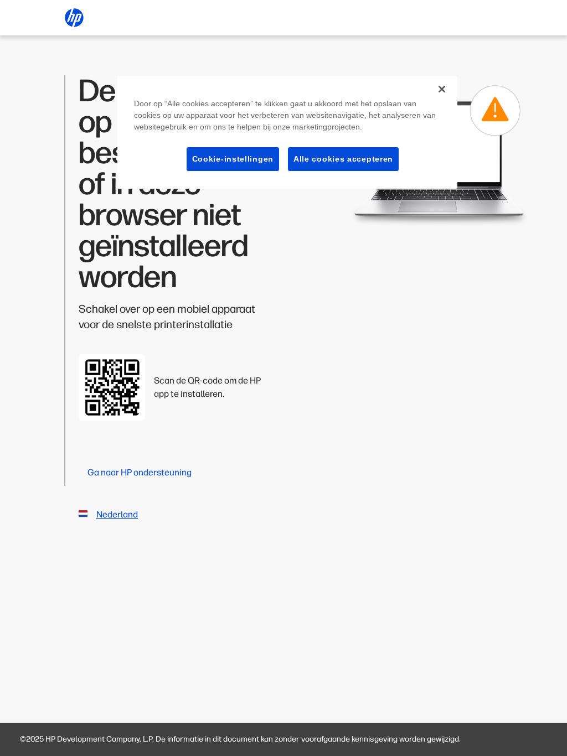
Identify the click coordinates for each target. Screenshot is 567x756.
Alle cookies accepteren (343, 158)
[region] (287, 132)
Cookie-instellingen (233, 158)
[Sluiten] (442, 89)
